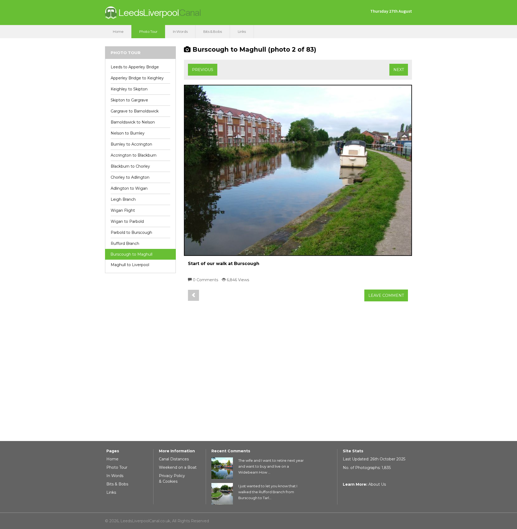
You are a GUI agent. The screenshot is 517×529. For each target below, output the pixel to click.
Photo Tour (148, 31)
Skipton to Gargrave (129, 100)
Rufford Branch (125, 243)
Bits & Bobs (212, 31)
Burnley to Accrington (131, 144)
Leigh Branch (123, 199)
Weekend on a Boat (178, 467)
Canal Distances (174, 459)
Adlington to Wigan (129, 188)
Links (242, 31)
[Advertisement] (140, 359)
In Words (180, 31)
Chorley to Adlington (130, 177)
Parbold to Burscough (131, 232)
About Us (377, 484)
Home (118, 31)
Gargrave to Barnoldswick (135, 111)
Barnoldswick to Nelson (133, 122)
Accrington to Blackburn (133, 155)
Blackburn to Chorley (130, 166)
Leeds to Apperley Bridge (135, 67)
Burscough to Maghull (131, 254)
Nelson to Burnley (128, 133)
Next (398, 69)
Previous (202, 69)
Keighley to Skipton (129, 89)
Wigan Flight (123, 210)
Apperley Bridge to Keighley (137, 78)
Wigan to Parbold (127, 221)
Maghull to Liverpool (130, 264)
